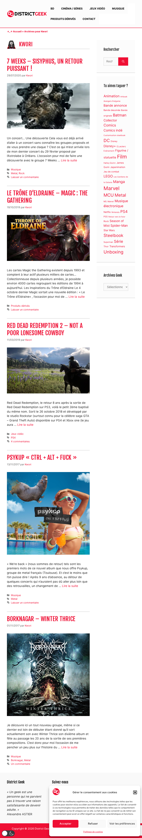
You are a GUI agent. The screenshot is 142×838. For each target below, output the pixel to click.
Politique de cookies (93, 831)
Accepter (65, 823)
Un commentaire (20, 763)
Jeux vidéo (97, 8)
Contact (89, 19)
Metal (14, 173)
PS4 (13, 437)
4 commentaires (20, 441)
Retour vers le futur (116, 217)
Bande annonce (115, 105)
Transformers (117, 246)
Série (118, 241)
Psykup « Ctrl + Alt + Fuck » (42, 457)
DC (107, 140)
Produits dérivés (63, 19)
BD (52, 8)
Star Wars (109, 230)
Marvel (111, 188)
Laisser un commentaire (25, 177)
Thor (106, 246)
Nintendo (115, 212)
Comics (110, 125)
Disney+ (110, 146)
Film (122, 157)
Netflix (107, 212)
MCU (109, 195)
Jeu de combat (111, 171)
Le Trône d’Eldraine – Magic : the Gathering (47, 196)
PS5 (106, 216)
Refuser (93, 823)
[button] (135, 792)
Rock (22, 173)
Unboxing (113, 252)
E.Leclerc (121, 146)
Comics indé (113, 130)
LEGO (108, 176)
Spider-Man (119, 225)
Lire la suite (69, 160)
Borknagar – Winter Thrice (41, 619)
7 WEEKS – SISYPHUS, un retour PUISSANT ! (45, 65)
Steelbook (113, 235)
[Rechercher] (123, 61)
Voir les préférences (122, 823)
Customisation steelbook (114, 135)
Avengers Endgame (112, 101)
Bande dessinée (112, 110)
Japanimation (117, 167)
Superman (108, 242)
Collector (110, 120)
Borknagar (17, 760)
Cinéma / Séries (72, 8)
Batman (119, 115)
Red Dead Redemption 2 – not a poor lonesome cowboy (45, 329)
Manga (119, 181)
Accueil (17, 31)
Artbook (123, 97)
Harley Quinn (110, 163)
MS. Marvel (109, 201)
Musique (118, 8)
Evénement (109, 151)
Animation (111, 96)
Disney (114, 141)
